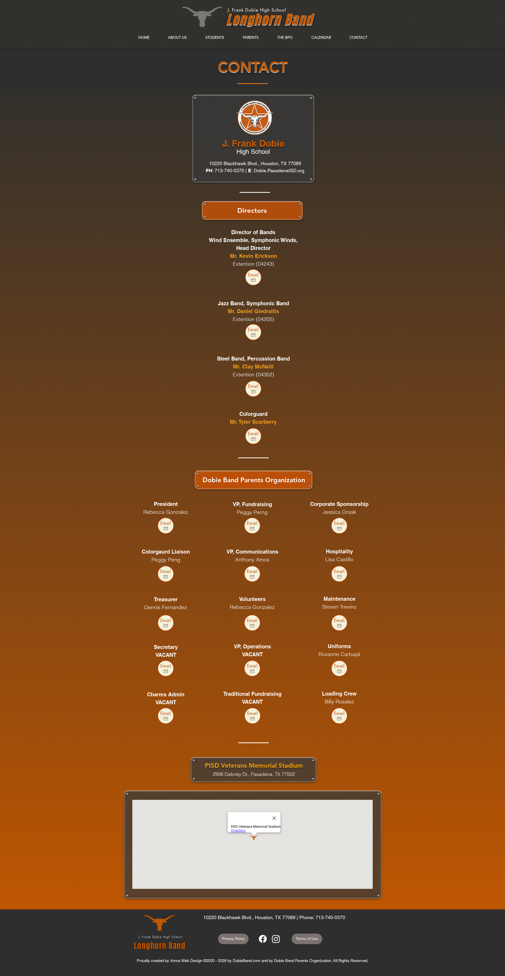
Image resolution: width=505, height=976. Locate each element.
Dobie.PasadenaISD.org (279, 170)
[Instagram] (276, 939)
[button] (177, 37)
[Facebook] (262, 939)
